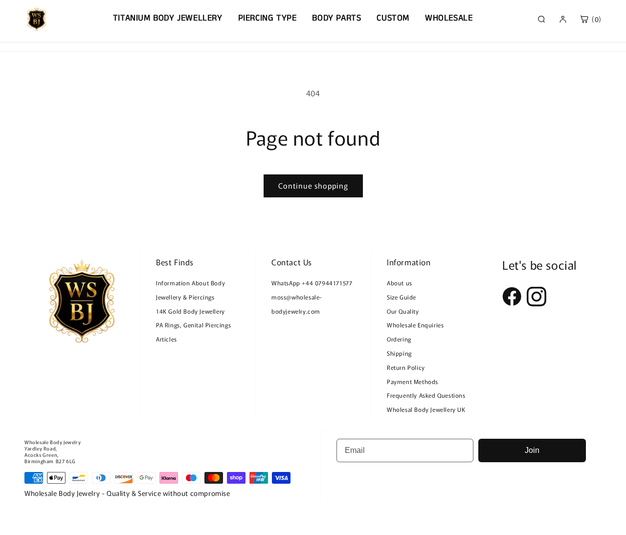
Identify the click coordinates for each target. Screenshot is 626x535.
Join (532, 450)
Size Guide (401, 297)
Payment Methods (412, 381)
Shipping (399, 353)
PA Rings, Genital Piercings (193, 325)
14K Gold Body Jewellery (190, 311)
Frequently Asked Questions (426, 395)
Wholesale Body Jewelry (52, 442)
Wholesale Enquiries (415, 325)
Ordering (399, 339)
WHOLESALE (448, 18)
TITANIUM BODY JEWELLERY (168, 18)
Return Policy (406, 367)
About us (399, 282)
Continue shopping (313, 185)
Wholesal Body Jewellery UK (426, 409)
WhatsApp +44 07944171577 (311, 282)
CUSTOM (393, 18)
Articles (166, 339)
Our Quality (403, 311)
